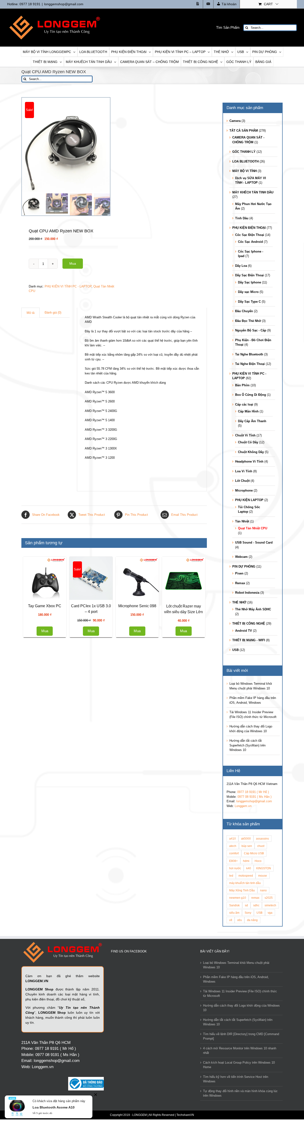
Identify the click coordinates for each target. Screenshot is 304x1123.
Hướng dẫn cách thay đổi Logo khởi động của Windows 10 (241, 1008)
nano (263, 890)
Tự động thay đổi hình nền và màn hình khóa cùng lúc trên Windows (240, 1093)
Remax (240, 583)
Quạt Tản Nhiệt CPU (252, 528)
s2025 (269, 897)
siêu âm (234, 912)
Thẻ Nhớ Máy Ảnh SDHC (253, 609)
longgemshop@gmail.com (63, 4)
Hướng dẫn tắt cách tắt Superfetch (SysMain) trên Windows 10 (247, 745)
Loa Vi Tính (243, 471)
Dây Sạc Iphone (249, 282)
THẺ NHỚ (239, 602)
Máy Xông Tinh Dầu (242, 890)
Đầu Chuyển (244, 311)
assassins (262, 838)
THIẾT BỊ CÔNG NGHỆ (248, 623)
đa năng (252, 920)
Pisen (239, 573)
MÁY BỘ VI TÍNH (244, 171)
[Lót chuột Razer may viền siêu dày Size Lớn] (69, 835)
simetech (270, 905)
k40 (248, 868)
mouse (262, 875)
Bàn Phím (242, 385)
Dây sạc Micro (248, 292)
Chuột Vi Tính (245, 435)
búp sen (247, 845)
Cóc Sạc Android (250, 242)
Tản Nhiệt (242, 521)
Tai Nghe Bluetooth (249, 354)
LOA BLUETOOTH (245, 161)
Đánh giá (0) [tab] (53, 312)
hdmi (246, 860)
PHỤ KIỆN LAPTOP (249, 500)
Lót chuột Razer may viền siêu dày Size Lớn (69, 888)
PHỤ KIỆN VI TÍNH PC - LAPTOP (68, 286)
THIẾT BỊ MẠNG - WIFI (248, 640)
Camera (235, 121)
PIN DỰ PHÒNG (243, 566)
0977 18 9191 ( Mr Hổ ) (253, 792)
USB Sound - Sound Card (254, 542)
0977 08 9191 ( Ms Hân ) (254, 796)
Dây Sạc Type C (249, 301)
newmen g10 (237, 897)
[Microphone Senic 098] (69, 733)
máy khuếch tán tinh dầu (245, 882)
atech (232, 845)
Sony (248, 912)
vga (270, 912)
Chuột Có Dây (248, 442)
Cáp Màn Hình (248, 411)
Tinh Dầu (241, 218)
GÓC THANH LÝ (244, 151)
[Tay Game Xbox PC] (159, 578)
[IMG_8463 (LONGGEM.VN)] (69, 145)
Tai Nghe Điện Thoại (250, 364)
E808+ (233, 860)
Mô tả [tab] (30, 313)
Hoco (258, 860)
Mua (72, 263)
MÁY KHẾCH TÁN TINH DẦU (252, 192)
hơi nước (235, 868)
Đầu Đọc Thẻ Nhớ (248, 321)
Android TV (243, 630)
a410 (232, 838)
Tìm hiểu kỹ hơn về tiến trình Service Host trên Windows (235, 1079)
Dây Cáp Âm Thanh (252, 421)
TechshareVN (185, 1115)
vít (230, 920)
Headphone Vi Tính (249, 461)
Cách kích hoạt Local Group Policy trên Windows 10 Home (239, 1065)
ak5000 (246, 838)
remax (255, 897)
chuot (260, 845)
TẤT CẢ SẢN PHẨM (243, 130)
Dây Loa (241, 266)
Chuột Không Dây (251, 452)
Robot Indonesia (247, 592)
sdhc (256, 905)
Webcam (241, 557)
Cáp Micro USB (254, 853)
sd (246, 905)
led (231, 875)
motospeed (245, 875)
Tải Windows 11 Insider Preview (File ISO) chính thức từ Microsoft (240, 993)
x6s (239, 920)
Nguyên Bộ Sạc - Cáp (250, 330)
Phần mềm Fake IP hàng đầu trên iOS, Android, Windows (236, 979)
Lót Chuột (242, 481)
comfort (234, 853)
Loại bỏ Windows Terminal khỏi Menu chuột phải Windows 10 (236, 965)
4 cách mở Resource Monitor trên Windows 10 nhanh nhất (239, 1051)
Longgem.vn (243, 806)
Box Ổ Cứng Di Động (250, 395)
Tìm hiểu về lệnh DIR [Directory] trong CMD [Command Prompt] (241, 1036)
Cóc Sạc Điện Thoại (249, 235)
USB (235, 650)
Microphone (244, 490)
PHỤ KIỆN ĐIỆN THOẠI (249, 227)
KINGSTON (263, 868)
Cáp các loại (244, 404)
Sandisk (234, 905)
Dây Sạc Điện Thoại (249, 275)
